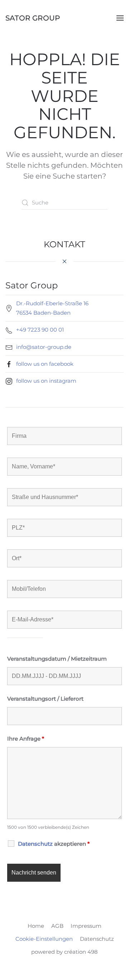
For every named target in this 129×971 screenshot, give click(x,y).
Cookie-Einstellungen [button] (44, 938)
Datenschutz (97, 938)
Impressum (86, 925)
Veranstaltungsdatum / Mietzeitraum (57, 658)
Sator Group (32, 18)
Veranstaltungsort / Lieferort (45, 698)
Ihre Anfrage (25, 738)
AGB (57, 925)
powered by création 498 (64, 951)
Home (36, 925)
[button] (120, 18)
